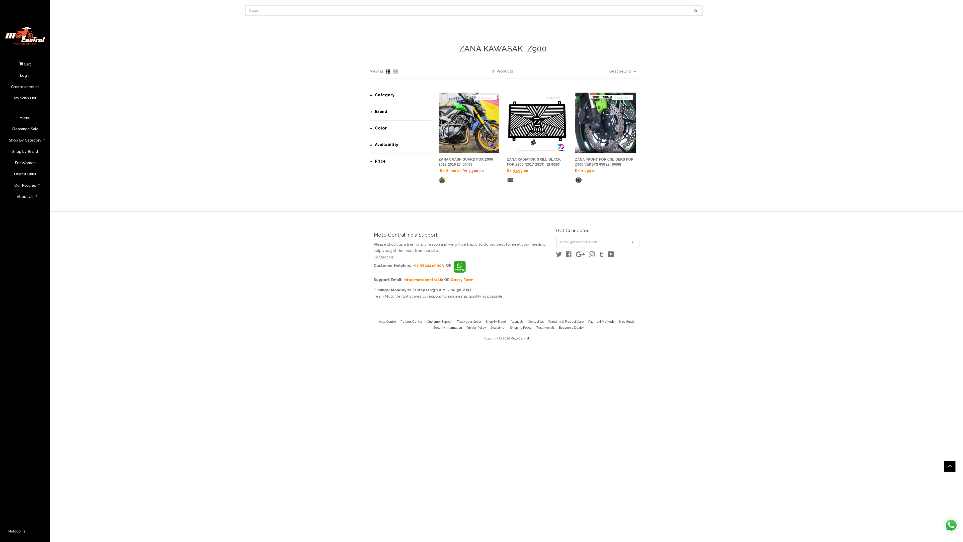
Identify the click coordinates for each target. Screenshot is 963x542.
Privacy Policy (476, 327)
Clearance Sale (25, 129)
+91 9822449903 (428, 265)
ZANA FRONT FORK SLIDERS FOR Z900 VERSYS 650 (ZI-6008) (604, 161)
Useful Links (25, 174)
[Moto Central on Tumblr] (601, 255)
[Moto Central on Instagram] (592, 255)
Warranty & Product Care (566, 321)
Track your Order (469, 321)
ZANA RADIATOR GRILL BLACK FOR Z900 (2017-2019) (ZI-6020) (534, 161)
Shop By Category (25, 140)
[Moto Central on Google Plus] (580, 255)
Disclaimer (498, 327)
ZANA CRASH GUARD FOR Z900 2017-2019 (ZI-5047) (466, 161)
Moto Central (520, 338)
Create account (25, 87)
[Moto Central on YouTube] (611, 255)
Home (25, 117)
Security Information (447, 327)
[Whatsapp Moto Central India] (459, 265)
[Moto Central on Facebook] (569, 255)
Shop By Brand (496, 321)
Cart (27, 64)
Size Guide (627, 321)
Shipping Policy (521, 327)
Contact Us (536, 321)
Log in (25, 75)
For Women (25, 163)
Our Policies (25, 185)
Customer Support (439, 321)
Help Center (387, 321)
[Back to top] (949, 466)
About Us (25, 196)
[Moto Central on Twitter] (559, 255)
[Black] (442, 180)
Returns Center (411, 321)
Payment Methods (601, 321)
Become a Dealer (571, 327)
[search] (467, 10)
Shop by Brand (25, 151)
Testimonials (545, 327)
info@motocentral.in (423, 280)
